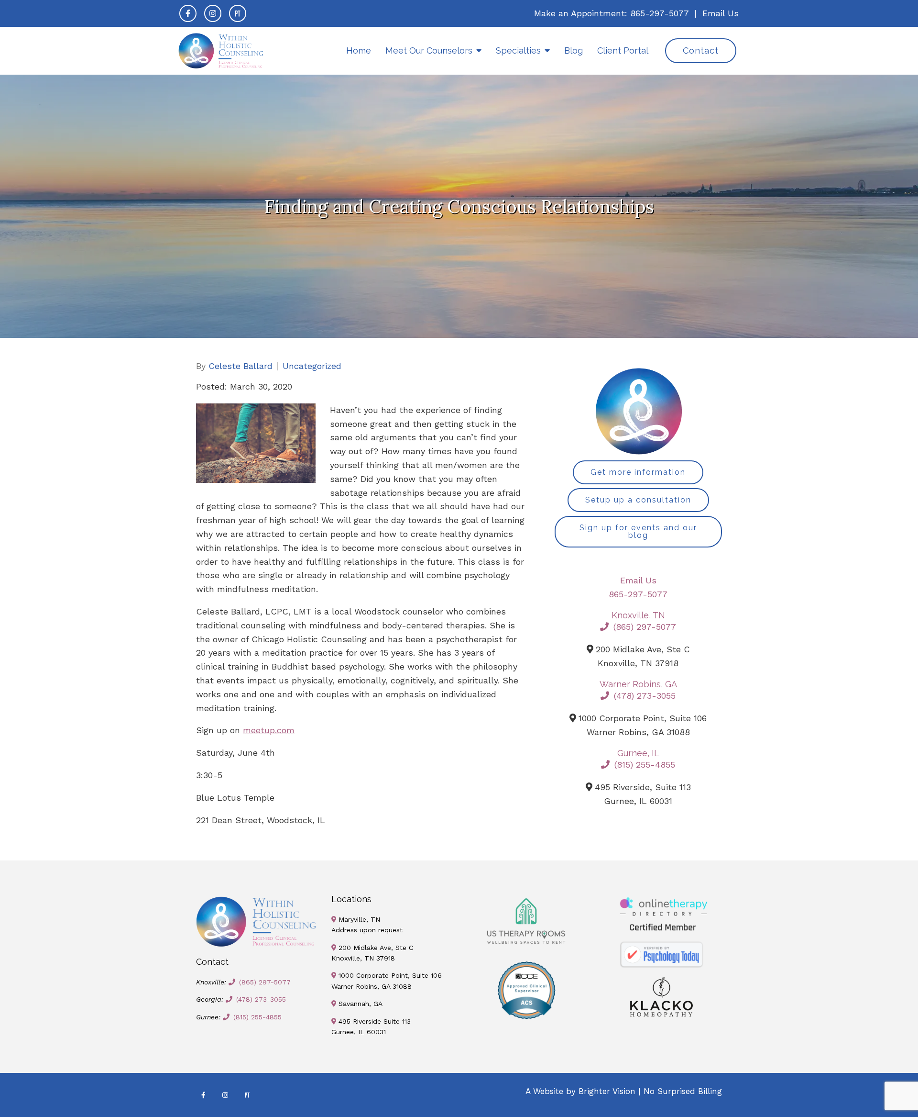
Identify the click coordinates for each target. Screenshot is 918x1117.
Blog (573, 50)
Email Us (720, 13)
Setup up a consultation (638, 499)
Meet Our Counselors (428, 50)
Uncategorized (312, 366)
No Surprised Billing (683, 1091)
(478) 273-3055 (645, 696)
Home (358, 50)
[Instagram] (212, 13)
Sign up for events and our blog (638, 531)
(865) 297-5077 (644, 627)
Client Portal (622, 50)
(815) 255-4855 (644, 765)
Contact (701, 50)
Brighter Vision (607, 1091)
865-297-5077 (659, 13)
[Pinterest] (237, 13)
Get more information (638, 472)
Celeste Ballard (240, 366)
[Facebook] (188, 13)
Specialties (518, 50)
